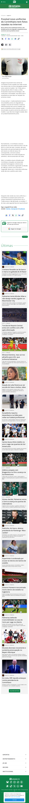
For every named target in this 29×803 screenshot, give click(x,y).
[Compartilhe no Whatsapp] (12, 39)
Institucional (8, 771)
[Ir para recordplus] (7, 786)
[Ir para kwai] (18, 782)
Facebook (22, 209)
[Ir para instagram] (14, 782)
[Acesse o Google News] (15, 39)
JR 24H (5, 763)
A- (10, 45)
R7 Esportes (3, 15)
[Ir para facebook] (11, 782)
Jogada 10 (9, 15)
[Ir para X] (14, 786)
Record (5, 767)
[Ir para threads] (21, 782)
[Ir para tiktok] (11, 786)
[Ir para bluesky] (7, 782)
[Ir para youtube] (21, 786)
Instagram (14, 209)
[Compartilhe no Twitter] (2, 39)
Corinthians (24, 236)
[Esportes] (14, 6)
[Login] (27, 2)
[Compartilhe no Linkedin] (9, 39)
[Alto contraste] (2, 44)
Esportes (6, 755)
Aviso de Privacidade (15, 796)
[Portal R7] (14, 1)
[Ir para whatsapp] (18, 786)
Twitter (8, 209)
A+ (6, 45)
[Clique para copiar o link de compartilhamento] (18, 39)
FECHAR (15, 800)
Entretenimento (9, 759)
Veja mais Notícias (14, 690)
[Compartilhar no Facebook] (6, 39)
